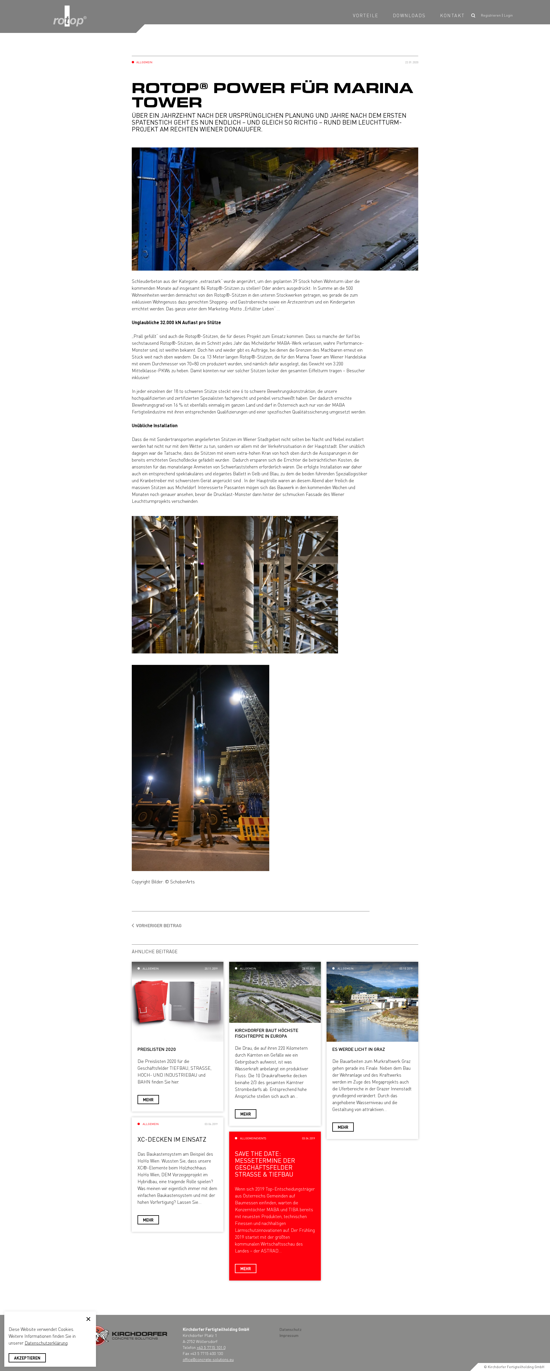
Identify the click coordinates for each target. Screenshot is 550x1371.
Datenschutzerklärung (46, 1343)
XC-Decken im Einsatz (172, 1139)
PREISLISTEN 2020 (157, 1049)
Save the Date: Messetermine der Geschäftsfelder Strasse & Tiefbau (265, 1163)
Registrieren (491, 15)
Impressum (288, 1335)
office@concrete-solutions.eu (208, 1359)
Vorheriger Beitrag (159, 925)
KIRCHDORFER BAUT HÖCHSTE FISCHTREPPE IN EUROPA (266, 1033)
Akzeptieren (27, 1357)
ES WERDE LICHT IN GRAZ (358, 1049)
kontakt (452, 15)
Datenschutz (290, 1329)
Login (508, 15)
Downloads (409, 15)
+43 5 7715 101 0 (211, 1347)
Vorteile (366, 15)
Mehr (148, 1099)
